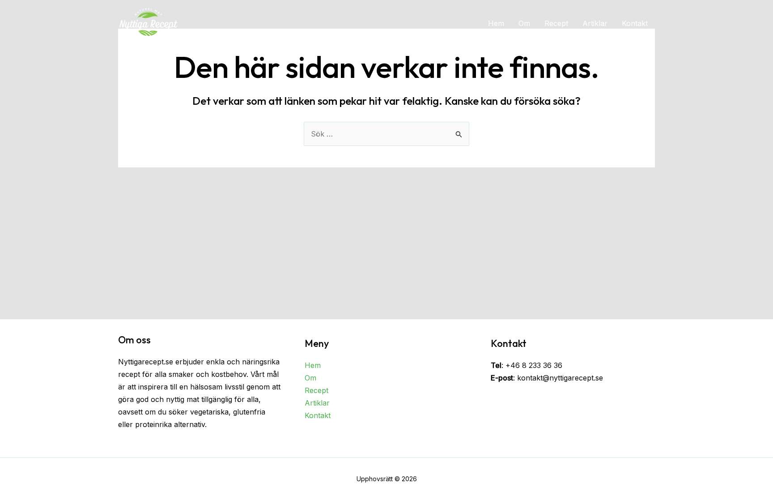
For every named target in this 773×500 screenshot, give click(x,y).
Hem (496, 23)
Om (524, 23)
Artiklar (594, 23)
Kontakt (635, 23)
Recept (556, 23)
